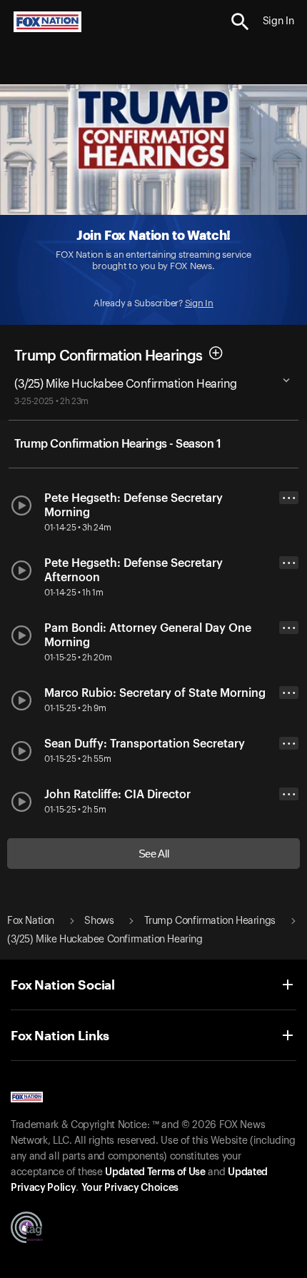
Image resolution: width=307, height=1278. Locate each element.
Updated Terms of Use (155, 1172)
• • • (289, 498)
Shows (99, 921)
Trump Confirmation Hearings (108, 355)
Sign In (199, 303)
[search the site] (240, 22)
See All (154, 853)
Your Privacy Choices (129, 1188)
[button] (240, 22)
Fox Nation (30, 921)
